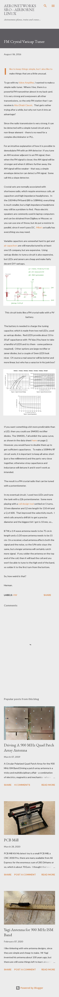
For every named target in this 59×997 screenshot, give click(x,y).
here (34, 440)
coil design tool (26, 503)
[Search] (45, 6)
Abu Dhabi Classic (23, 105)
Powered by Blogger (31, 987)
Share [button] (47, 595)
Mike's (39, 227)
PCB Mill (11, 839)
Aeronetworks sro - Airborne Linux (20, 9)
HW (15, 595)
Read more (48, 784)
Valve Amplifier (26, 82)
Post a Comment (25, 874)
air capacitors (11, 245)
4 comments (22, 784)
